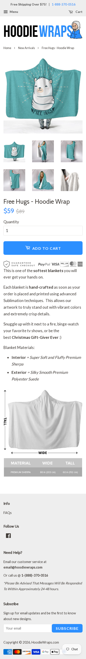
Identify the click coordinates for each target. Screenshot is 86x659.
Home (7, 48)
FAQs (7, 513)
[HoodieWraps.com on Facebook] (8, 536)
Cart (79, 12)
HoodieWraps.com (45, 642)
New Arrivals (26, 48)
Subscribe (67, 628)
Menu (13, 12)
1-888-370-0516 (63, 4)
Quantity (11, 221)
